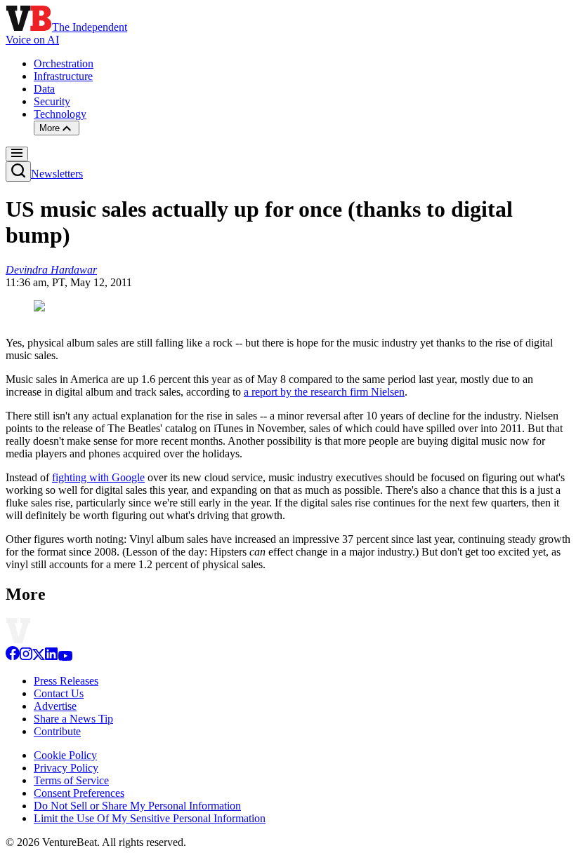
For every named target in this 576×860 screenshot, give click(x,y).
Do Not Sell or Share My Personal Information (137, 806)
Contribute (57, 731)
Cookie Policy (65, 755)
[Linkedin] (51, 657)
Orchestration (63, 63)
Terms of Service (71, 780)
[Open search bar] (18, 171)
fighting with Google (98, 477)
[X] (38, 657)
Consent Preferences (79, 793)
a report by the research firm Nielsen (324, 392)
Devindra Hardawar (51, 270)
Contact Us (59, 693)
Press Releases (66, 681)
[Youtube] (65, 657)
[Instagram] (26, 657)
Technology (60, 114)
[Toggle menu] (17, 154)
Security (52, 101)
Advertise (55, 706)
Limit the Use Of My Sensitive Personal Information (150, 818)
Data (44, 89)
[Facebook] (13, 657)
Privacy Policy (66, 768)
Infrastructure (63, 76)
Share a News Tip (73, 719)
